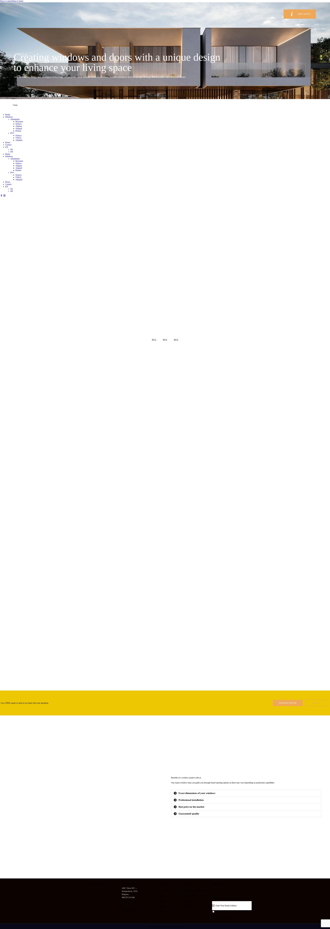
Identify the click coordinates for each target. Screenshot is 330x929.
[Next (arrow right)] (325, 464)
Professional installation (191, 800)
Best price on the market (191, 806)
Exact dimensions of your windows (197, 793)
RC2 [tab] (165, 340)
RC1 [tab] (154, 340)
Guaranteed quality (189, 813)
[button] (246, 793)
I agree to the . (223, 918)
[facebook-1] (1, 195)
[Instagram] (4, 195)
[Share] (321, 3)
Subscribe (249, 907)
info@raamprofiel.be (130, 903)
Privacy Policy (229, 918)
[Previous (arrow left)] (4, 464)
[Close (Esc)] (327, 3)
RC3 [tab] (176, 340)
